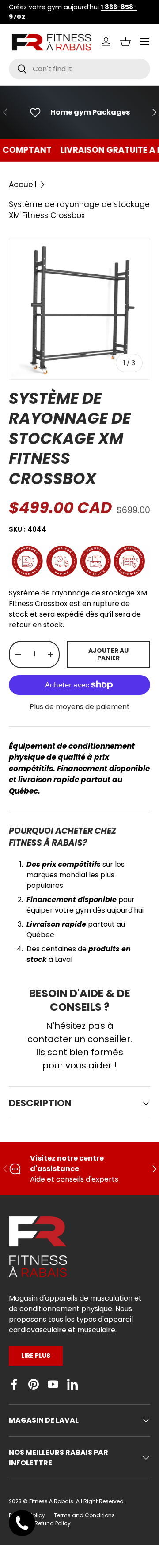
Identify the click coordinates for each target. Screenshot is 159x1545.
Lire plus (35, 1355)
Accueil (23, 184)
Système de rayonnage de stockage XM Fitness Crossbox (79, 210)
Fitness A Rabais (51, 1501)
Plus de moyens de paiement (80, 707)
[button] (125, 42)
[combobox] (79, 69)
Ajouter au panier (108, 654)
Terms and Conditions (84, 1515)
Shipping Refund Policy (40, 1523)
